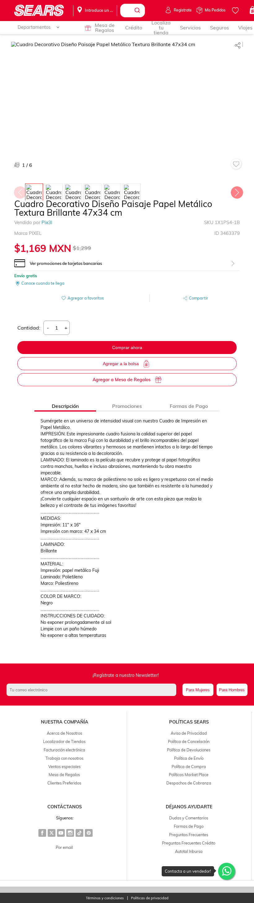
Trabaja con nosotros (64, 758)
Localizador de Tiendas (64, 741)
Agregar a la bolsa (121, 363)
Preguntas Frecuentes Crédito (188, 842)
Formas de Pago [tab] (189, 406)
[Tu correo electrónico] (93, 690)
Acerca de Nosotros (64, 733)
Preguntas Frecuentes (188, 834)
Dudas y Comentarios (188, 817)
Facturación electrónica (64, 749)
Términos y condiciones (105, 898)
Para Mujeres (198, 690)
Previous (20, 191)
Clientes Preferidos (64, 782)
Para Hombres (232, 690)
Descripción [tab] (65, 406)
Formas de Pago (189, 826)
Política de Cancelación (188, 741)
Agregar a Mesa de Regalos (122, 379)
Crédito (133, 27)
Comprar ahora (127, 347)
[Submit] (138, 10)
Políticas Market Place (188, 774)
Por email (64, 847)
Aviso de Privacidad (189, 733)
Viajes (245, 27)
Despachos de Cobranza (188, 782)
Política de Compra (189, 766)
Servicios (190, 27)
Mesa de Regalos (105, 27)
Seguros (219, 27)
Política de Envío (189, 758)
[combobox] (132, 10)
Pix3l (47, 222)
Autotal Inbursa (189, 851)
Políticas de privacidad (150, 898)
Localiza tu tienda (161, 27)
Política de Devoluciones (188, 749)
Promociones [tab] (127, 406)
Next (236, 191)
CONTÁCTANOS (64, 807)
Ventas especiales (64, 766)
